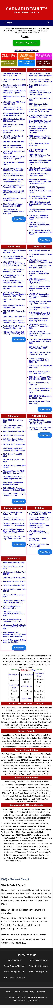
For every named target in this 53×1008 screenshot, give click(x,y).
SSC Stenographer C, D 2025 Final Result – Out (14, 86)
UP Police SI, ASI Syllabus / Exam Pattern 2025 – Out (14, 601)
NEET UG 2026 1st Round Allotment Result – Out (13, 180)
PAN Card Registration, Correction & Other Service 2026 (13, 613)
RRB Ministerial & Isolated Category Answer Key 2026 (13, 333)
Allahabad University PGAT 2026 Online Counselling (13, 472)
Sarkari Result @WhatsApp (14, 966)
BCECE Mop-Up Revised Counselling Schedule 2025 (14, 489)
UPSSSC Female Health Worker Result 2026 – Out (13, 109)
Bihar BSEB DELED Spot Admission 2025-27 (13, 483)
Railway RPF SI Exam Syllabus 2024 (37, 540)
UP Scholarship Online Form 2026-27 (14, 573)
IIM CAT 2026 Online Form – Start (14, 461)
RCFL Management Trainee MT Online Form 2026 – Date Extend (40, 138)
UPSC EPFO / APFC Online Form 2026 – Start (40, 175)
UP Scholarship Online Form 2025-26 (14, 590)
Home (8, 992)
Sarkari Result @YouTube (38, 972)
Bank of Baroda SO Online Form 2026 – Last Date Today (40, 75)
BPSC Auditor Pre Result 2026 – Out (13, 126)
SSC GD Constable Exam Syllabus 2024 (39, 545)
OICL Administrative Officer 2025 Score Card (14, 120)
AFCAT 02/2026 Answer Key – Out (14, 301)
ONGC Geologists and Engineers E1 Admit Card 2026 (39, 326)
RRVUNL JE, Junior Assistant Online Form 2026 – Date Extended (40, 93)
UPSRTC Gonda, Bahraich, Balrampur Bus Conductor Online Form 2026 (13, 531)
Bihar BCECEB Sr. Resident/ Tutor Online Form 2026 (40, 122)
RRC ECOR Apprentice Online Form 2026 (38, 150)
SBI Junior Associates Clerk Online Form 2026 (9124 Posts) (40, 162)
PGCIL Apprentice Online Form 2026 (39, 144)
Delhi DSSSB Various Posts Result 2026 (14, 152)
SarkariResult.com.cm (37, 997)
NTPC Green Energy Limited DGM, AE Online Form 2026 (40, 169)
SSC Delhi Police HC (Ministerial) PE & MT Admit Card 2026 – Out (40, 333)
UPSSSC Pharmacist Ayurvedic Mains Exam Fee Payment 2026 (40, 281)
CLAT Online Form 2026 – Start (13, 455)
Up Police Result (26, 675)
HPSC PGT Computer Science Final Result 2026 (13, 175)
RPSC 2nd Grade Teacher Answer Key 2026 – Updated (14, 321)
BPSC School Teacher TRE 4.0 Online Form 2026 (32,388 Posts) (40, 232)
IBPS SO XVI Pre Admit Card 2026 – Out (40, 367)
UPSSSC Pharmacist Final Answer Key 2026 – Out (13, 186)
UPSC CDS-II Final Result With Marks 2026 (13, 137)
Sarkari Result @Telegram (39, 960)
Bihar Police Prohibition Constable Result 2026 (12, 205)
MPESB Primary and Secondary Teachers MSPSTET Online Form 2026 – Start (40, 190)
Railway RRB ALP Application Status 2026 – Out (39, 273)
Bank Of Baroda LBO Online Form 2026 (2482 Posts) (40, 197)
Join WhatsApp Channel (26, 43)
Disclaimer (40, 992)
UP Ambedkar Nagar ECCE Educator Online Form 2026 (14, 524)
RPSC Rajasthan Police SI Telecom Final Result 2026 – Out (14, 193)
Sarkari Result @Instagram (39, 966)
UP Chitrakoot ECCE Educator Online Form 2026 (14, 519)
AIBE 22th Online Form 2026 (14, 431)
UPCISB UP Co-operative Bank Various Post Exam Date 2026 (39, 296)
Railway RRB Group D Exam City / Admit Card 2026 (40, 303)
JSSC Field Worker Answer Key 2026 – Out (13, 306)
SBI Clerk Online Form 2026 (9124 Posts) (44, 56)
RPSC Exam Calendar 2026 (13, 585)
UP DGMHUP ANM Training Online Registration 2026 (13, 478)
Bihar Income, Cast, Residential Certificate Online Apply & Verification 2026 (14, 634)
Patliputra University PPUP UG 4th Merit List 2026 (13, 114)
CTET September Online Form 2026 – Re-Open (38, 105)
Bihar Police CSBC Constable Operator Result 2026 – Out (13, 211)
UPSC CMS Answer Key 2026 (14, 317)
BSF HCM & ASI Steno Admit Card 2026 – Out (40, 397)
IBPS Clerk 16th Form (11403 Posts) (9, 63)
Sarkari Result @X (14, 960)
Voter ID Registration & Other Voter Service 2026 (14, 641)
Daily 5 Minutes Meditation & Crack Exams (27, 57)
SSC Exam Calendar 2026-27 (14, 582)
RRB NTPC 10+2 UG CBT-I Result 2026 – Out (13, 75)
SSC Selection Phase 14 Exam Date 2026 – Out (38, 348)
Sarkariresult (26, 699)
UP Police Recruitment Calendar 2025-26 (12, 607)
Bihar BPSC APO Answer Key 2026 (13, 287)
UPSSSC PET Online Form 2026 (26, 63)
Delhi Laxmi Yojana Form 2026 (13, 567)
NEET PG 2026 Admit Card (39, 251)
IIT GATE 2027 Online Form (14, 445)
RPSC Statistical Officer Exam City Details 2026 (38, 320)
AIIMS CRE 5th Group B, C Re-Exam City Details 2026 (39, 314)
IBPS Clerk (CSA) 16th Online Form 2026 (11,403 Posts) (40, 110)
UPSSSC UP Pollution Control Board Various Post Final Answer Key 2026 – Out (14, 264)
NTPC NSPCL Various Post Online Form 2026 (39, 156)
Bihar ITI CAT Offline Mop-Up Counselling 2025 (14, 495)
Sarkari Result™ (26, 9)
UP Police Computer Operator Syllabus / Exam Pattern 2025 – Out (39, 525)
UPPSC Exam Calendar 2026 (14, 578)
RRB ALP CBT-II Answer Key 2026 (14, 312)
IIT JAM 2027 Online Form (13, 435)
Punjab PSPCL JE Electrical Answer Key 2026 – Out (14, 327)
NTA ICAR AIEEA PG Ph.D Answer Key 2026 (13, 276)
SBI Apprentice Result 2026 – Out (14, 97)
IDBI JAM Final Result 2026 (13, 142)
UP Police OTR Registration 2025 (14, 596)
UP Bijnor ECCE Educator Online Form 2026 (13, 513)
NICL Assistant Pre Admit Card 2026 (39, 384)
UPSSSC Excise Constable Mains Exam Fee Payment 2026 (39, 288)
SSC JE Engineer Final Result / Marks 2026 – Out (13, 147)
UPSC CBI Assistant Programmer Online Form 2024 (39, 533)
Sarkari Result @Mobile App (14, 978)
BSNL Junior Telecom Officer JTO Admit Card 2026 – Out (40, 378)
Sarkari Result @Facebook (14, 972)
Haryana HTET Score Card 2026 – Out (13, 131)
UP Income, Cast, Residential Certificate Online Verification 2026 (14, 627)
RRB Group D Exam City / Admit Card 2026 (9, 56)
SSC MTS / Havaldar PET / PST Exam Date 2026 (39, 372)
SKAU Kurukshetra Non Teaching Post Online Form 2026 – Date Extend (40, 181)
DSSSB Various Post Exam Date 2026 (39, 308)
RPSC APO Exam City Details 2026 (40, 255)
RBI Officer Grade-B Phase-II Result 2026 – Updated (14, 92)
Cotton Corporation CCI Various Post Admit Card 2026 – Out (39, 360)
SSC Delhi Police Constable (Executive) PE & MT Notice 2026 (40, 341)
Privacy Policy (28, 992)
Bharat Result (13, 675)
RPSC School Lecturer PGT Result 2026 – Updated (14, 158)
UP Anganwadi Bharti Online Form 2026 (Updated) (40, 210)
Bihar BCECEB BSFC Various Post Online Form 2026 (40, 116)
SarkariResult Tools (27, 50)
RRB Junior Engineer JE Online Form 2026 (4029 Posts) (38, 217)
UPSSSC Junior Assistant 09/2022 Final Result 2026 (13, 169)
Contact (16, 992)
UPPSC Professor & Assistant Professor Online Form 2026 (39, 225)
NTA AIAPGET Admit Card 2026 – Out (39, 403)
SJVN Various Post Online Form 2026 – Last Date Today (40, 80)
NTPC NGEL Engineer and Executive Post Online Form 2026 (40, 204)
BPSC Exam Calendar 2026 (13, 563)
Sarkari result (26, 687)
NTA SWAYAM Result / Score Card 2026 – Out (14, 199)
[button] (48, 23)
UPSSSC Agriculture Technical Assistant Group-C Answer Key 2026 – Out (14, 294)
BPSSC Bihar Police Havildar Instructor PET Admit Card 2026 (40, 390)
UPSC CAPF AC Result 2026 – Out (14, 80)
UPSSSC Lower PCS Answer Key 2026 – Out (14, 103)
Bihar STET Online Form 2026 (39, 86)
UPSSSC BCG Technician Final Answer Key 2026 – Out (14, 257)
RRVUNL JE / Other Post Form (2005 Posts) (44, 63)
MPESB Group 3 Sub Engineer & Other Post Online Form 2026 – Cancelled (38, 129)
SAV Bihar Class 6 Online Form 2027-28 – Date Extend (14, 440)
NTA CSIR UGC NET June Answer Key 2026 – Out (13, 282)
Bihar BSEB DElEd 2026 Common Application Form (14, 449)
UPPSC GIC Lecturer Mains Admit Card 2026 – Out (40, 353)
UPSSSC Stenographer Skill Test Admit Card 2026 (40, 267)
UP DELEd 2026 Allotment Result (13, 163)
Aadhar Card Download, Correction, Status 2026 (12, 620)
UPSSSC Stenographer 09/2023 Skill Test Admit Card (40, 261)
